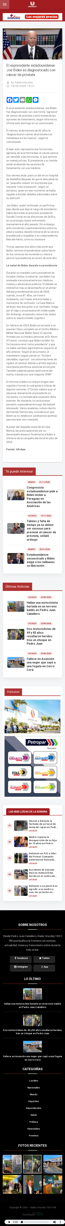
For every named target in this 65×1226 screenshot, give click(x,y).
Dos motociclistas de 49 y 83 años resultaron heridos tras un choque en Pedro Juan (32, 1032)
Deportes (33, 1101)
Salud (34, 1115)
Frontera (33, 1135)
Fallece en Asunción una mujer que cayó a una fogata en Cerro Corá (32, 1058)
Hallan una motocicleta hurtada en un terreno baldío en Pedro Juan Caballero (32, 1005)
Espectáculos (33, 1108)
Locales (33, 1080)
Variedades (33, 1128)
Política (33, 1122)
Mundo (33, 1094)
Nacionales (33, 1087)
